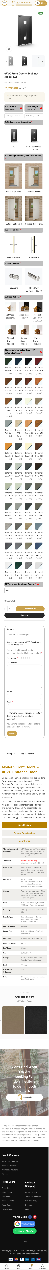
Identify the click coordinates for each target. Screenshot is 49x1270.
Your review (13, 662)
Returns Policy (31, 1201)
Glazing (5, 1174)
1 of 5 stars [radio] (22, 658)
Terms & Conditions (33, 1196)
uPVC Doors (7, 1192)
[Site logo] (22, 3)
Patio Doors (6, 1205)
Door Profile (24, 841)
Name (10, 691)
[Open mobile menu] (4, 3)
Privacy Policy (31, 1192)
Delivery (28, 1205)
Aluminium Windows (10, 1170)
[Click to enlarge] (9, 49)
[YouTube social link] (35, 1217)
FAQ (27, 1209)
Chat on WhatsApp (26, 1231)
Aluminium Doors (8, 1196)
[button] (6, 32)
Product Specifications (24, 833)
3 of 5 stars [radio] (26, 658)
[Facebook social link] (30, 1217)
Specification (24, 825)
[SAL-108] (13, 1020)
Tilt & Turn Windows (10, 1161)
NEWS (24, 1241)
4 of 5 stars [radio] (28, 658)
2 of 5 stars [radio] (24, 658)
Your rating (12, 658)
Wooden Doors (8, 1201)
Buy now (24, 615)
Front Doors (6, 1188)
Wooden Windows (9, 1165)
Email (10, 702)
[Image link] (24, 1224)
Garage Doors (7, 1209)
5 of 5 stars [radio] (30, 658)
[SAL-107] (36, 1020)
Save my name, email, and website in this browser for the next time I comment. (24, 716)
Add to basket (30, 609)
